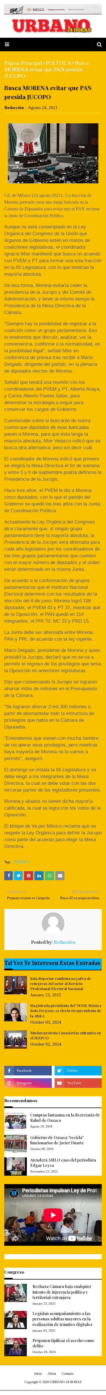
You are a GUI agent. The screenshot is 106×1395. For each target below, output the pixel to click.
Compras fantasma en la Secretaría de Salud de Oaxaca (65, 1117)
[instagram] (28, 1083)
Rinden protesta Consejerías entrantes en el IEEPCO (65, 1035)
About (51, 1374)
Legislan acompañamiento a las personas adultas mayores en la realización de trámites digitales (62, 1319)
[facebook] (28, 1070)
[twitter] (78, 1070)
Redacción (14, 107)
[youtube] (78, 1083)
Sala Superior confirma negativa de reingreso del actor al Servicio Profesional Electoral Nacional (60, 983)
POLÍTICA (58, 63)
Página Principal (23, 63)
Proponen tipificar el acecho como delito (63, 1343)
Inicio (38, 1374)
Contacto (67, 1374)
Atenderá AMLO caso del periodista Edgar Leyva (63, 1162)
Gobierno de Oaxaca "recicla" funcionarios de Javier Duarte (57, 1140)
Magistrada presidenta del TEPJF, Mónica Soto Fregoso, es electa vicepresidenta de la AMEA (65, 1010)
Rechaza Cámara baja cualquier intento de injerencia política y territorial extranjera (62, 1292)
